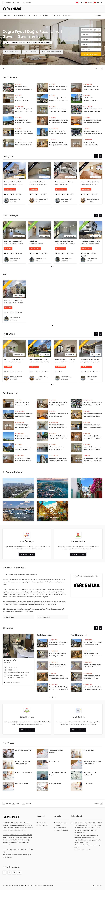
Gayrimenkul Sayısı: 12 (87, 494)
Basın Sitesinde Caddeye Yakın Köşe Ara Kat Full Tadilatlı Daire (57, 656)
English (90, 2)
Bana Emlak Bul (31, 52)
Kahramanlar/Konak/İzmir (82, 850)
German (99, 2)
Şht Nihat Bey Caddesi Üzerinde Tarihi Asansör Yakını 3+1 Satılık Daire (91, 89)
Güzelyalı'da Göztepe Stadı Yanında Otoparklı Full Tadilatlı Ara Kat (58, 644)
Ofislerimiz (44, 16)
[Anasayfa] (3, 69)
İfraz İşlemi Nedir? (55, 783)
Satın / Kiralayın (13, 52)
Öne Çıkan (8, 156)
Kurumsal (31, 16)
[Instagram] (9, 872)
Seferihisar (52, 490)
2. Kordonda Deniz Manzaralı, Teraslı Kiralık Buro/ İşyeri (23, 122)
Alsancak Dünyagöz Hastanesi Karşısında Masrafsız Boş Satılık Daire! (92, 144)
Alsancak (18, 490)
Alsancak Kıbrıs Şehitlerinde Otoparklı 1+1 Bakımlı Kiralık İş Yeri (58, 122)
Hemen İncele (28, 730)
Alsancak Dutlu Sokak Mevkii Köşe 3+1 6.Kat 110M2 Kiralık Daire (93, 460)
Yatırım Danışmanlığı (62, 830)
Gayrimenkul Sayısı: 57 (18, 494)
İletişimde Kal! (45, 617)
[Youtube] (19, 872)
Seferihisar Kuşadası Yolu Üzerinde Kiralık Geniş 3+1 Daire (23, 144)
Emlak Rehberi (88, 783)
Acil (4, 274)
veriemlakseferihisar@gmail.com (18, 673)
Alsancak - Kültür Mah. (52, 513)
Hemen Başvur (28, 554)
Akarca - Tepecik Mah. (18, 513)
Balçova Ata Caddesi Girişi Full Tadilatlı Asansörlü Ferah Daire (58, 689)
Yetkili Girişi (99, 885)
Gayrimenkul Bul (92, 54)
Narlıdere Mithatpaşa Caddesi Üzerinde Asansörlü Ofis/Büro (58, 678)
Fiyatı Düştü (9, 333)
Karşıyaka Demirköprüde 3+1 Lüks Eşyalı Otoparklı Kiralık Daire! (58, 144)
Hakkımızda (10, 617)
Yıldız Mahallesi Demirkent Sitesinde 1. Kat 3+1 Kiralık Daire (58, 111)
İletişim (97, 16)
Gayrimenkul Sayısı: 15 (52, 517)
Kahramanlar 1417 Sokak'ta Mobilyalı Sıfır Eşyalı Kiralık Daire (58, 89)
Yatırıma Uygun (11, 215)
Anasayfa (7, 16)
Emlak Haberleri (89, 750)
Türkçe (81, 2)
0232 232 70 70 (12, 667)
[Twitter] (14, 872)
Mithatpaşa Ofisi (10, 660)
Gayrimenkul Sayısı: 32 (18, 517)
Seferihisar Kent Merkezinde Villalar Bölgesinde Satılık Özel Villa (93, 111)
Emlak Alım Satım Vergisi (23, 772)
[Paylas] (101, 68)
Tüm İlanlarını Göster (12, 683)
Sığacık (87, 490)
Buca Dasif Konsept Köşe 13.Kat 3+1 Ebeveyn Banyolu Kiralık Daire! (24, 133)
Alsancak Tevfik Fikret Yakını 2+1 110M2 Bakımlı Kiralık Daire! (93, 122)
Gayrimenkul (18, 16)
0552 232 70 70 (12, 670)
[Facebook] (4, 872)
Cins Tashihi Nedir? (21, 783)
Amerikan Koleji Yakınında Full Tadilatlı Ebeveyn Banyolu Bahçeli (57, 667)
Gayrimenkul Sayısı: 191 (52, 494)
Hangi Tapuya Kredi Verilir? (24, 750)
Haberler (66, 16)
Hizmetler (55, 16)
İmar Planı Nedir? (54, 761)
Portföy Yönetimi (61, 828)
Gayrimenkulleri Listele (52, 52)
